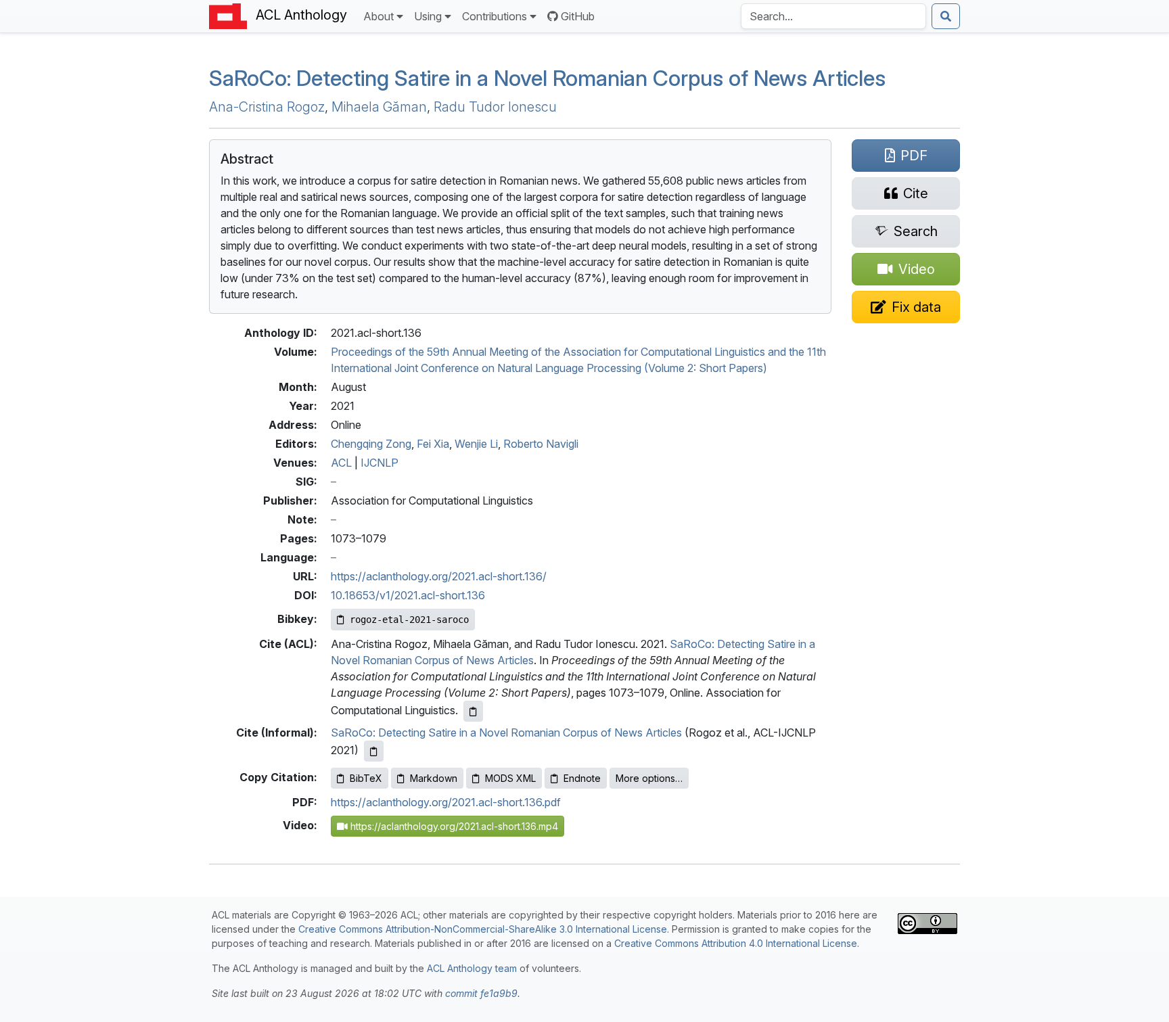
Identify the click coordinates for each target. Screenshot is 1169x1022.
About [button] (378, 16)
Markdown (433, 778)
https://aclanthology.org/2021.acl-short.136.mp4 (453, 826)
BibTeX (366, 778)
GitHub (578, 16)
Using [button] (428, 16)
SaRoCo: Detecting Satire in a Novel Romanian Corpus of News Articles (506, 732)
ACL (341, 462)
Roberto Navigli (540, 443)
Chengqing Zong (371, 443)
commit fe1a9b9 (481, 993)
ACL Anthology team (472, 968)
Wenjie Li (476, 443)
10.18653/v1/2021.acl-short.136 (408, 595)
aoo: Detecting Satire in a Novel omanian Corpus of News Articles (547, 78)
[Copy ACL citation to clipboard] (473, 711)
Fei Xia (433, 443)
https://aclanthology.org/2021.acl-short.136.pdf (446, 802)
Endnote (582, 778)
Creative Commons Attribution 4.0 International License (735, 943)
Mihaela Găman (379, 107)
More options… (649, 778)
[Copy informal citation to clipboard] (374, 751)
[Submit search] (946, 16)
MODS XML (510, 778)
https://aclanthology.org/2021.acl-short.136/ (439, 576)
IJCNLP (379, 462)
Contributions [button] (494, 16)
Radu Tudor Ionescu (495, 107)
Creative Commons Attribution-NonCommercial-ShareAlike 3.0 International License (482, 929)
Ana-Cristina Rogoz (267, 107)
